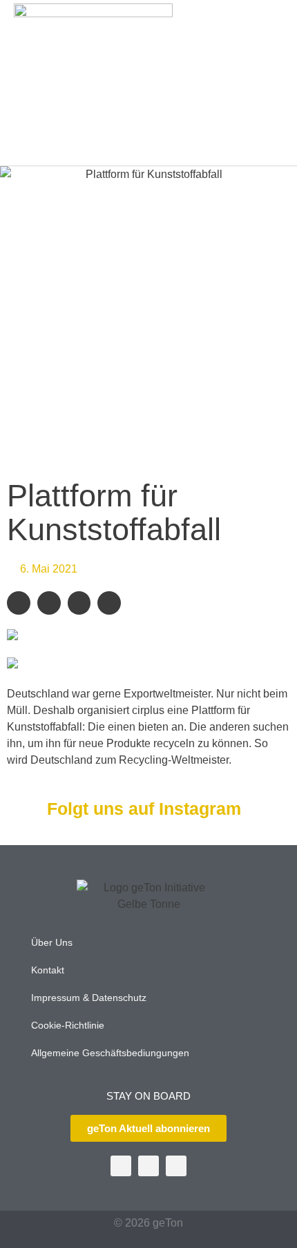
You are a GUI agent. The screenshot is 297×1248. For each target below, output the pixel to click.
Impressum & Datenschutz (88, 997)
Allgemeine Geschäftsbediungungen (110, 1052)
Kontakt (47, 969)
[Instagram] (176, 1166)
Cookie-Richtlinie (67, 1025)
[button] (266, 83)
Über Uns (52, 942)
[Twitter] (121, 1166)
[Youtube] (148, 1166)
